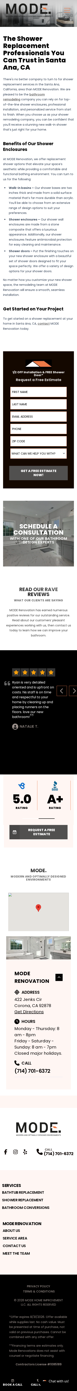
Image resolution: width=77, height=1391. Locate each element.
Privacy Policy (38, 1286)
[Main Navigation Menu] (67, 10)
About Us (11, 1230)
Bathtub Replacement (23, 1192)
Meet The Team (16, 1253)
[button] (30, 818)
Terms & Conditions (39, 1291)
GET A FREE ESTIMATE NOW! (38, 473)
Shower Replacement (22, 1200)
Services (11, 1185)
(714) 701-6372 (32, 1071)
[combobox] (38, 453)
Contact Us (14, 1245)
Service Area (15, 1238)
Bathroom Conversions (25, 1207)
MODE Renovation (31, 977)
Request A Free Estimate (41, 832)
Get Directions (29, 1012)
